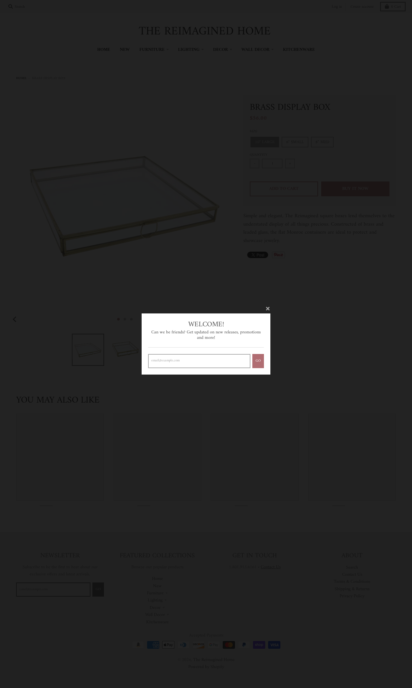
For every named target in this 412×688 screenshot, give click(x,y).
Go (258, 361)
